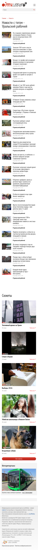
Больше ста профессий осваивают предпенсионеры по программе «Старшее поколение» (24, 62)
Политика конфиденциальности (23, 545)
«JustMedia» (32, 514)
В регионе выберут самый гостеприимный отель (21, 122)
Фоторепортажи (8, 465)
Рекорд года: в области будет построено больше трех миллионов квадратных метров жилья (24, 259)
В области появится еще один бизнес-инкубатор (22, 195)
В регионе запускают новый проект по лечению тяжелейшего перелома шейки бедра (24, 169)
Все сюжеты (19, 459)
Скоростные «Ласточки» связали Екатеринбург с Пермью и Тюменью (24, 111)
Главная (4, 18)
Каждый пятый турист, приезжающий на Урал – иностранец (21, 271)
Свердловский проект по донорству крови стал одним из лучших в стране (24, 74)
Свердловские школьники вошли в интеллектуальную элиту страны (24, 132)
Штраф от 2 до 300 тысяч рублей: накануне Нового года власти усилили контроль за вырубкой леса (24, 88)
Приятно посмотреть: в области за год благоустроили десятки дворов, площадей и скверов (24, 234)
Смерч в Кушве (7, 357)
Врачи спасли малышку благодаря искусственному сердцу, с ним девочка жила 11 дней (24, 207)
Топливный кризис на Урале (12, 325)
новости (4, 510)
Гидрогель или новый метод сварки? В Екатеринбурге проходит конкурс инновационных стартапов (24, 144)
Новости (11, 18)
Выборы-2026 (7, 388)
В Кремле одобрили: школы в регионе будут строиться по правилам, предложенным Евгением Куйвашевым (22, 183)
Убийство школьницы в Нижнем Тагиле (16, 419)
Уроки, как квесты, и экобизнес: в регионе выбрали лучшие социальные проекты (23, 156)
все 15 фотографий (27, 492)
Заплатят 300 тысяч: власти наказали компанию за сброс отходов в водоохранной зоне (22, 49)
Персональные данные (8, 545)
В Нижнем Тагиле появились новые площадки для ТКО (24, 101)
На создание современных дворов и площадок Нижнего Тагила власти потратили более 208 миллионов (24, 36)
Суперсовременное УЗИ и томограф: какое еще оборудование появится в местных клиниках (24, 220)
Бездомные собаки (9, 451)
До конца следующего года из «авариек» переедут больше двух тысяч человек (24, 246)
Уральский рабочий (19, 43)
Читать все (32, 328)
